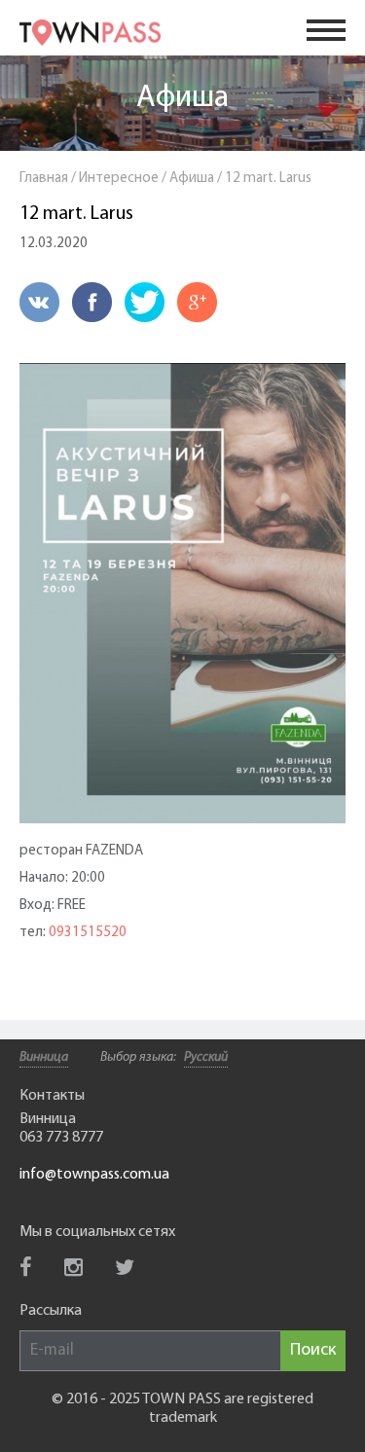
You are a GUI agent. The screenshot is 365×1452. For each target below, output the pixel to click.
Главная (43, 178)
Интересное (119, 178)
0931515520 (88, 933)
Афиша (182, 98)
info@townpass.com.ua (94, 1174)
